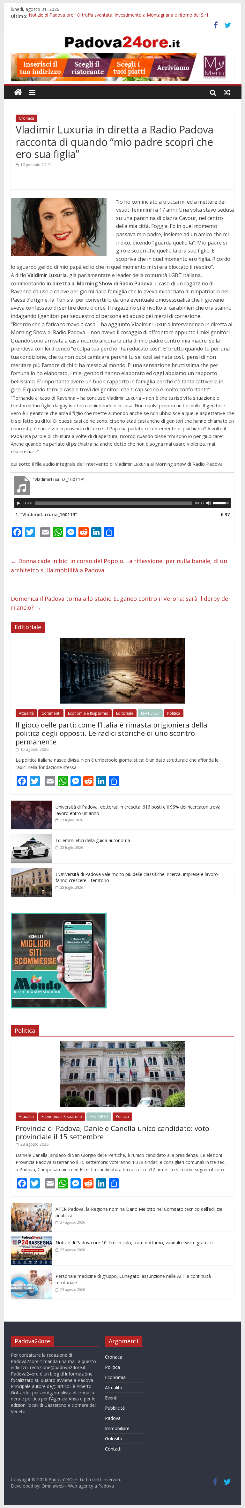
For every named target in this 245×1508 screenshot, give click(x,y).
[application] (122, 503)
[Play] (18, 503)
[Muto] (208, 503)
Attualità (26, 713)
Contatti (113, 1449)
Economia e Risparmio (88, 713)
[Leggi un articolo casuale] (227, 92)
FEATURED (150, 713)
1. (46, 514)
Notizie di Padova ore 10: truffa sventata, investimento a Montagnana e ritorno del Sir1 (119, 16)
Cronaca (26, 118)
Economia (115, 1377)
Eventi (111, 1398)
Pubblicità (115, 1408)
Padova (113, 1418)
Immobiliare (117, 1428)
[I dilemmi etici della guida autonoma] (31, 837)
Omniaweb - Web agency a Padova (77, 1486)
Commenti (50, 713)
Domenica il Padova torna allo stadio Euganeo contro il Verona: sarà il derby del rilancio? (120, 603)
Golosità (113, 1439)
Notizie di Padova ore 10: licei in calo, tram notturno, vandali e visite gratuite (134, 1243)
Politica (173, 713)
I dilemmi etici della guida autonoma (93, 840)
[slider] (222, 502)
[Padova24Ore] (18, 92)
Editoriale (124, 713)
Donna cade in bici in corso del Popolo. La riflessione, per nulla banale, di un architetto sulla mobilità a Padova (119, 565)
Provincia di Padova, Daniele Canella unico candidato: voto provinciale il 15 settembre (112, 1132)
